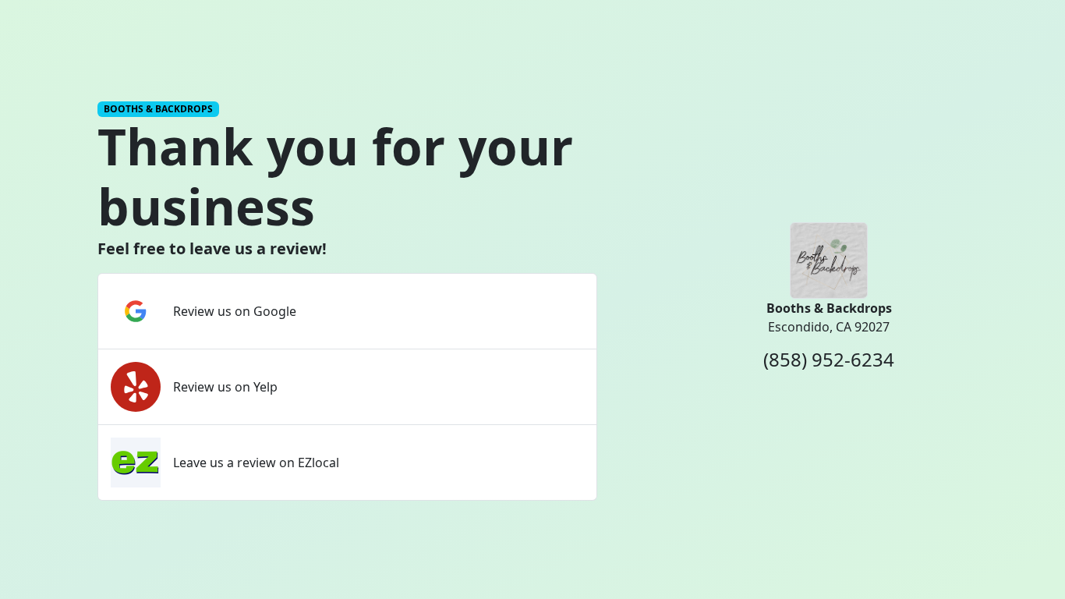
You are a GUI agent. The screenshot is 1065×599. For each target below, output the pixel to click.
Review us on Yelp (225, 386)
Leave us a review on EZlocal (256, 462)
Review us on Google (234, 311)
